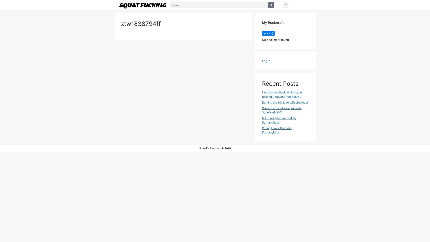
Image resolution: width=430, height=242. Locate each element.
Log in (266, 61)
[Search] (271, 5)
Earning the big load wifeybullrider (285, 102)
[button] (285, 5)
